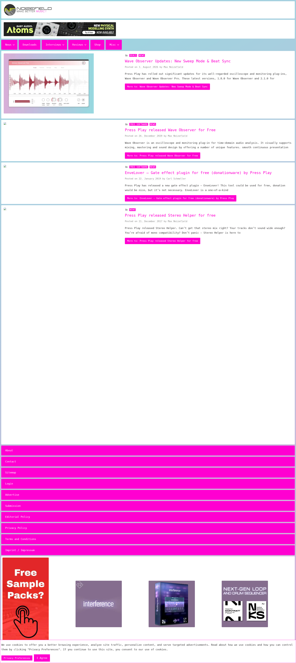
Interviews (53, 44)
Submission (13, 505)
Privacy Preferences (17, 658)
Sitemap (10, 472)
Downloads (30, 44)
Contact (10, 461)
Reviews (77, 44)
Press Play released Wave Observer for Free (170, 130)
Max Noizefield (173, 67)
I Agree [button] (42, 657)
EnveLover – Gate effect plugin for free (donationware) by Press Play (198, 173)
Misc (113, 44)
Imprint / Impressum (20, 550)
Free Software (139, 124)
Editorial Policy (17, 516)
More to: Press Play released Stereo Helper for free (162, 240)
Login (9, 483)
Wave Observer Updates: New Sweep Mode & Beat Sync (178, 61)
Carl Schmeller (176, 178)
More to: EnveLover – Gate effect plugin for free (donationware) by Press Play (180, 198)
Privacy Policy (16, 527)
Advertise (12, 494)
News (8, 44)
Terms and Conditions (20, 539)
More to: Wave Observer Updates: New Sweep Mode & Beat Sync (167, 86)
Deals (133, 55)
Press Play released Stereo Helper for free (170, 215)
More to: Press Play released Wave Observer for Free (162, 155)
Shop (97, 44)
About (9, 450)
